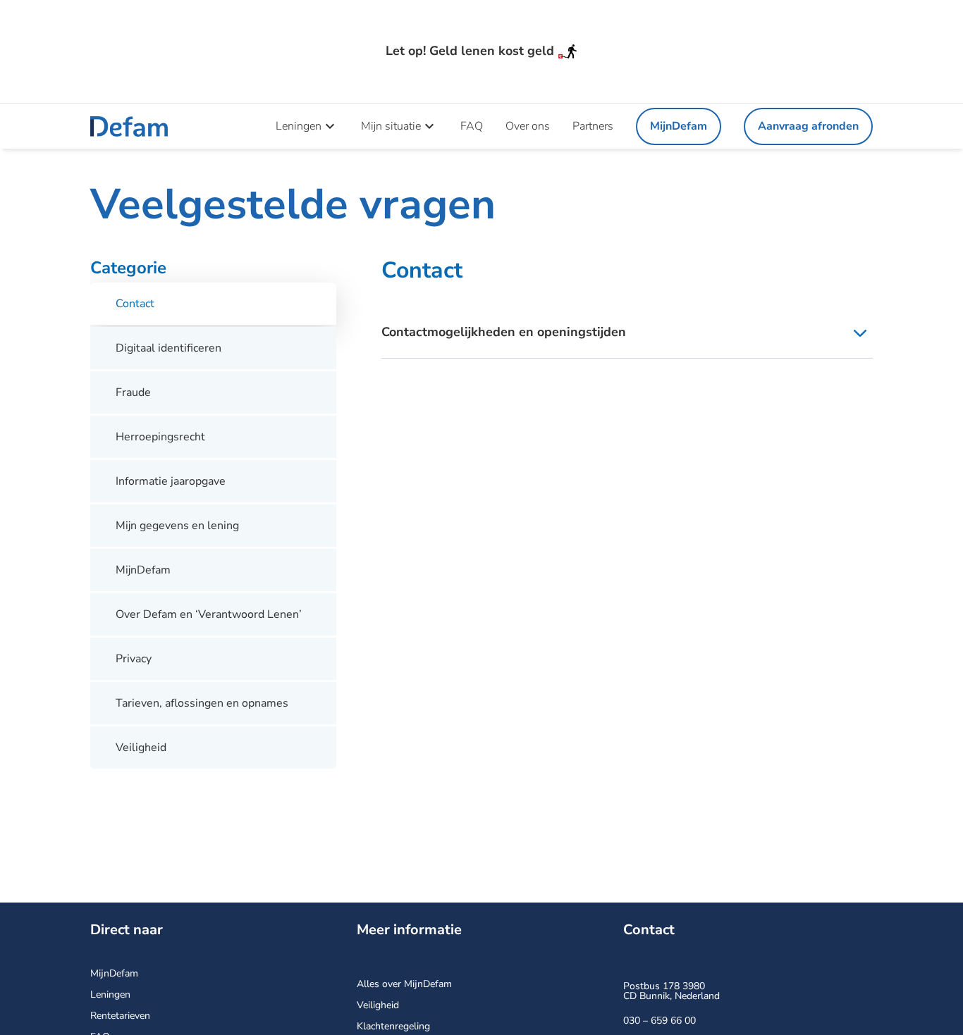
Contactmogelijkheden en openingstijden (503, 331)
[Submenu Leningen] (329, 125)
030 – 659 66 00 (659, 1020)
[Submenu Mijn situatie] (429, 125)
